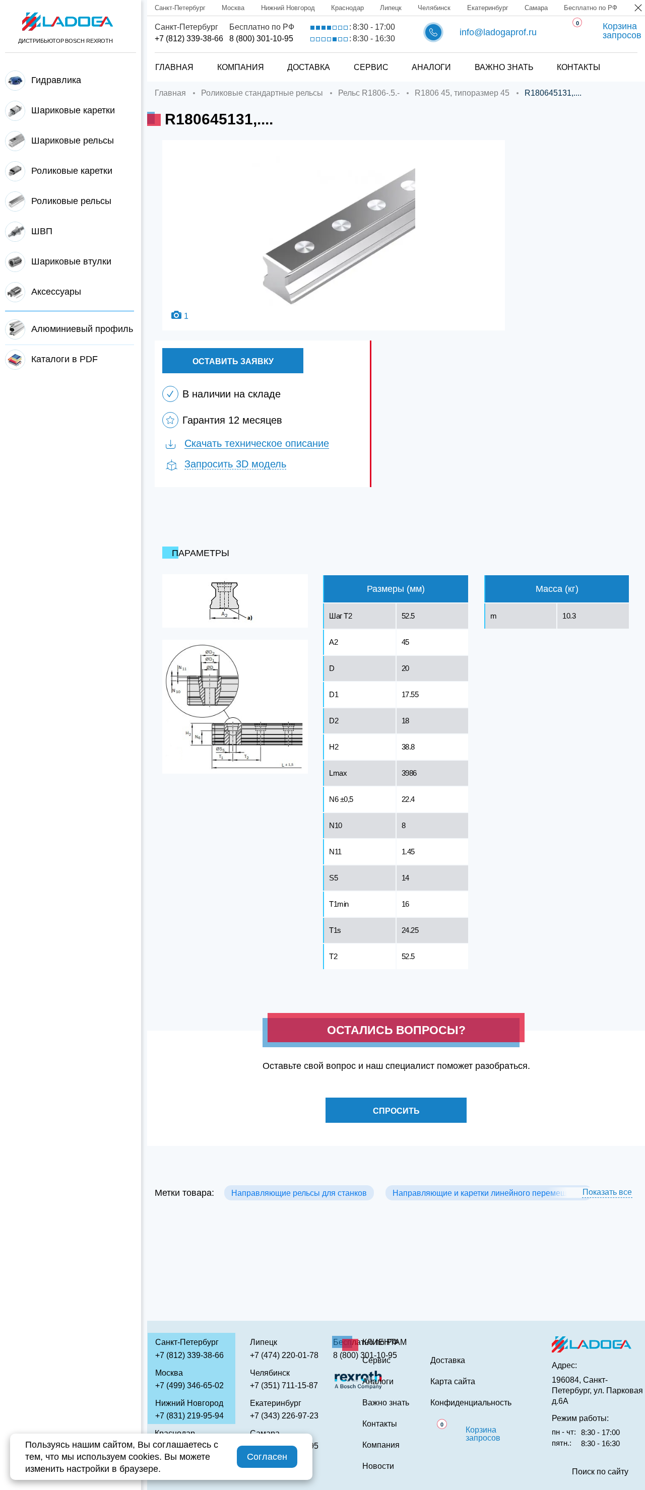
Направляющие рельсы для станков (299, 1193)
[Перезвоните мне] (433, 32)
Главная (174, 67)
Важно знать (504, 67)
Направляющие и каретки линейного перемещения (489, 1193)
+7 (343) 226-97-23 (284, 1415)
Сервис (371, 67)
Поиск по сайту (600, 1472)
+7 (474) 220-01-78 (284, 1355)
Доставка (308, 67)
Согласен (267, 1457)
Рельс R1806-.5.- (369, 93)
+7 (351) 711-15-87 (284, 1385)
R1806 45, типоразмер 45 (462, 93)
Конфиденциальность (470, 1403)
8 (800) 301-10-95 (261, 38)
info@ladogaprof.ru (498, 32)
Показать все (607, 1192)
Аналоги (431, 67)
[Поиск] (620, 56)
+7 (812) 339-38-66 (189, 38)
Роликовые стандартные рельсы (262, 93)
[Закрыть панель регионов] (638, 9)
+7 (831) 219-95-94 (189, 1415)
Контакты (578, 67)
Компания (240, 67)
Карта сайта (452, 1382)
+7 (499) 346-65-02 (189, 1385)
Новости (378, 1466)
